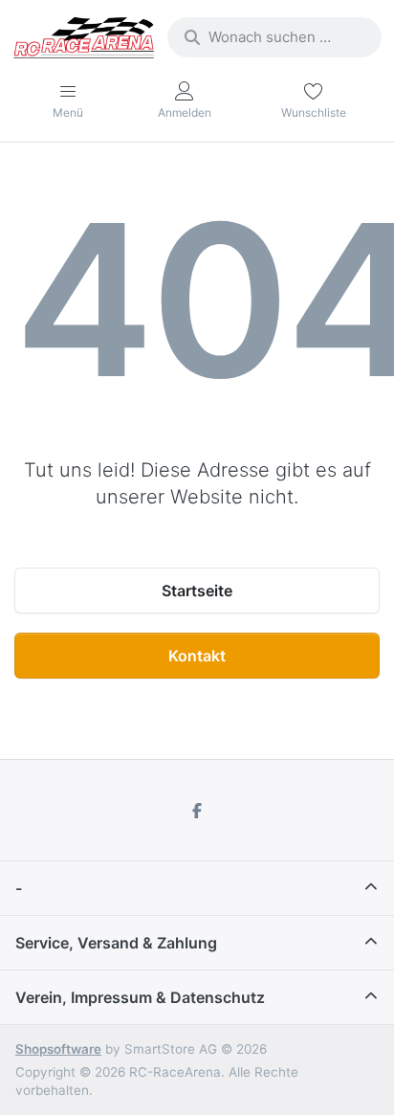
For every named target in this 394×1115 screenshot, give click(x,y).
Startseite (197, 590)
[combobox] (274, 37)
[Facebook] (197, 811)
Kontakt (197, 655)
